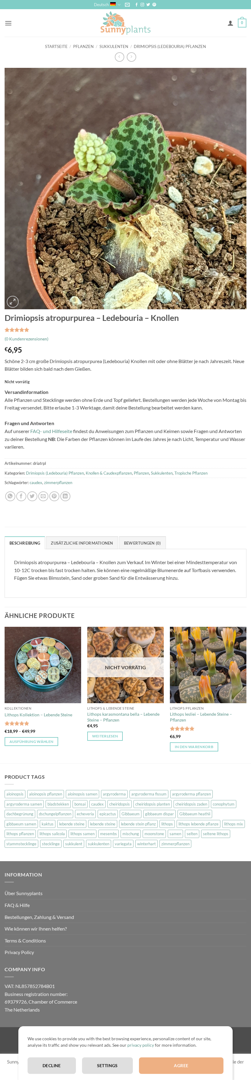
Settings (107, 1065)
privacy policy (140, 1045)
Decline (52, 1065)
